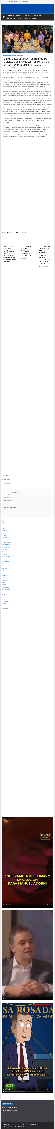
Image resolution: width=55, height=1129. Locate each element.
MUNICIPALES (5, 573)
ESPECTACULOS (28, 15)
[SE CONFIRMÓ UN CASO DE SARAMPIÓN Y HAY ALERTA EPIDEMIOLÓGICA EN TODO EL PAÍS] (27, 237)
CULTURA (4, 528)
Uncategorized (5, 608)
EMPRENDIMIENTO (6, 542)
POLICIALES (4, 580)
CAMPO (4, 521)
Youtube (34, 18)
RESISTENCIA (5, 594)
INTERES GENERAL (11, 18)
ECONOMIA (4, 535)
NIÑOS (3, 577)
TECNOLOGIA (5, 601)
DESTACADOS (5, 533)
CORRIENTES (5, 526)
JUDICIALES (4, 563)
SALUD (3, 596)
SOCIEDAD (4, 599)
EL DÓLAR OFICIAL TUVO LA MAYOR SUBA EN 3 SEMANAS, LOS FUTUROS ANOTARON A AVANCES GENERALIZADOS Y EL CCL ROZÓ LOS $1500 (45, 255)
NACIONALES (19, 15)
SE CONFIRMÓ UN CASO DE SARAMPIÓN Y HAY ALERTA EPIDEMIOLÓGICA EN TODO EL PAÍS (27, 251)
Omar (6, 67)
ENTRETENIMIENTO (6, 544)
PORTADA (4, 585)
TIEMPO (4, 603)
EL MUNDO (4, 540)
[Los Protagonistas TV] (3, 17)
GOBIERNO (27, 18)
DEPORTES (4, 530)
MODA (3, 570)
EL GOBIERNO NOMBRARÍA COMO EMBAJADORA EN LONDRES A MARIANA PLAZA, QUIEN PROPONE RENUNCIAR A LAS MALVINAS (9, 253)
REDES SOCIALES (6, 589)
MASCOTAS (4, 568)
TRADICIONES (5, 606)
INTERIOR (13, 55)
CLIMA (3, 523)
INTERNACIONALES (6, 561)
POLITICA (20, 18)
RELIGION (4, 592)
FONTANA (4, 549)
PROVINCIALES (10, 15)
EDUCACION (5, 537)
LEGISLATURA (5, 566)
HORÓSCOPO (5, 554)
